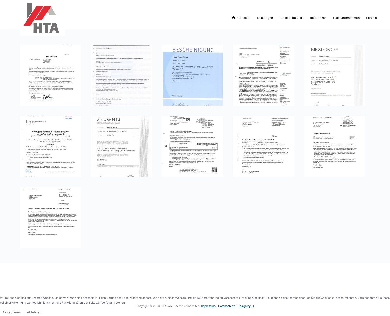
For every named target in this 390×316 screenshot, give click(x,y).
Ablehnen (34, 312)
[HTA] (42, 18)
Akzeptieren (12, 312)
